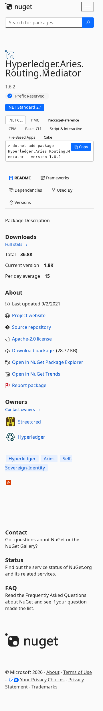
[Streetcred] (10, 422)
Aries (49, 458)
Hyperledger (31, 437)
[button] (81, 147)
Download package (33, 350)
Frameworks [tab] (57, 178)
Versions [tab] (22, 202)
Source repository (31, 327)
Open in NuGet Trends (36, 374)
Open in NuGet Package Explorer (47, 362)
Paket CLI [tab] (33, 128)
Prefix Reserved (30, 96)
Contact (16, 532)
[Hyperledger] (10, 437)
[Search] (88, 22)
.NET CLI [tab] (16, 120)
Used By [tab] (64, 190)
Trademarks (44, 687)
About (53, 672)
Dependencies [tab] (27, 190)
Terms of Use (77, 672)
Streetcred (29, 422)
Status (14, 560)
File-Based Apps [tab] (22, 137)
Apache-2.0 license (32, 339)
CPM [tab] (13, 128)
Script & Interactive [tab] (66, 128)
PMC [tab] (35, 120)
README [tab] (22, 178)
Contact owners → (22, 409)
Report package (29, 385)
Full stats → (16, 244)
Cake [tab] (48, 137)
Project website (28, 315)
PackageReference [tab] (63, 120)
